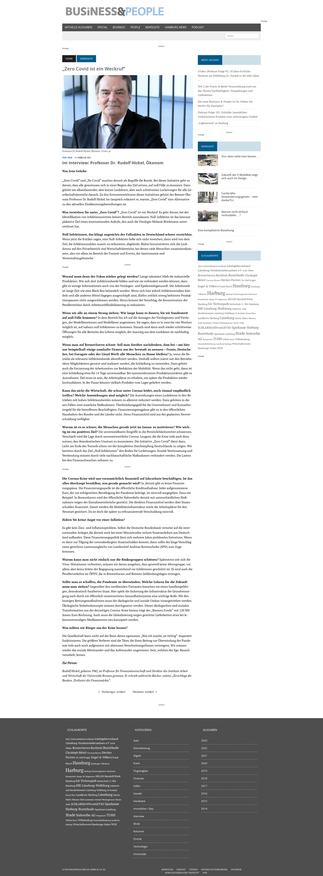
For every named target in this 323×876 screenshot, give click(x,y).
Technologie (140, 846)
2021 (204, 755)
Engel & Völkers (208, 286)
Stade (240, 333)
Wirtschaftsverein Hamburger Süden (92, 824)
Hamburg (241, 285)
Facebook (236, 869)
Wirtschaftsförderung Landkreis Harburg (214, 344)
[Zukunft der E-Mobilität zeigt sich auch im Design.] (208, 182)
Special (102, 27)
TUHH (217, 339)
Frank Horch (225, 286)
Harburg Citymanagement (237, 294)
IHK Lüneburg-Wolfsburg (214, 308)
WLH (220, 348)
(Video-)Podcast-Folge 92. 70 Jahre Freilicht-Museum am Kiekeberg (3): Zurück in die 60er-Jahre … (228, 75)
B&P (70, 157)
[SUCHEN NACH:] (242, 35)
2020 (204, 763)
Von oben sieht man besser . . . (240, 156)
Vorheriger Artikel (113, 692)
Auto (136, 740)
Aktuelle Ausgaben (78, 27)
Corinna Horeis (213, 280)
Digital (137, 755)
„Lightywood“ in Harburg (213, 123)
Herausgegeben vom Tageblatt (182, 872)
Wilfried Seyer (229, 339)
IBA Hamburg (251, 304)
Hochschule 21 (236, 304)
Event (136, 763)
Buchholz (222, 275)
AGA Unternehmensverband (212, 266)
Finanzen (138, 778)
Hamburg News (176, 27)
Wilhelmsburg (242, 339)
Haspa (211, 299)
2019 (204, 770)
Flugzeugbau (140, 770)
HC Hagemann (221, 299)
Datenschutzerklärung (214, 869)
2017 (204, 786)
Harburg (216, 293)
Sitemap (193, 869)
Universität (139, 854)
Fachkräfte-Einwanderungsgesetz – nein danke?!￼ (239, 196)
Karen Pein (251, 313)
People (135, 27)
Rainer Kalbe (239, 323)
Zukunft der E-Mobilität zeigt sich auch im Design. (239, 176)
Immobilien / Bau (143, 808)
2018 (204, 778)
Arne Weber (248, 270)
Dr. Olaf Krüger (249, 280)
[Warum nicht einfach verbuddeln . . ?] (208, 219)
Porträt (137, 839)
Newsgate (152, 27)
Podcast (198, 27)
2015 (204, 801)
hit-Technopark (218, 304)
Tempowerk (207, 339)
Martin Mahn (241, 318)
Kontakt (181, 869)
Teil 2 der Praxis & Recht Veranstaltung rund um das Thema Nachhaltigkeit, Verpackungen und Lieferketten (227, 91)
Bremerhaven (206, 275)
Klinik (136, 823)
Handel (137, 793)
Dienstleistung (141, 748)
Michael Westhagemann (223, 323)
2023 (204, 740)
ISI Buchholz (240, 313)
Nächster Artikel (143, 692)
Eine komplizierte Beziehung (216, 230)
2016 (204, 793)
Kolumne (138, 831)
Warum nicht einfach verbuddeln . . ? (234, 213)
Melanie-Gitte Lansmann (83, 799)
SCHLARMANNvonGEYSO (214, 327)
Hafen (136, 786)
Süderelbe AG (85, 815)
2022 (204, 748)
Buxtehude (236, 275)
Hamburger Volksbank (100, 764)
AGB (205, 872)
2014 (204, 808)
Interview (138, 816)
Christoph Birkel (76, 752)
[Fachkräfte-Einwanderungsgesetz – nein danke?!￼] (208, 200)
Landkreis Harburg (208, 318)
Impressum (167, 869)
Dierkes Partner (231, 280)
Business (119, 27)
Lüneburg (227, 318)
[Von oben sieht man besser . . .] (208, 163)
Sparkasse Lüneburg (224, 333)
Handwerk (139, 801)
